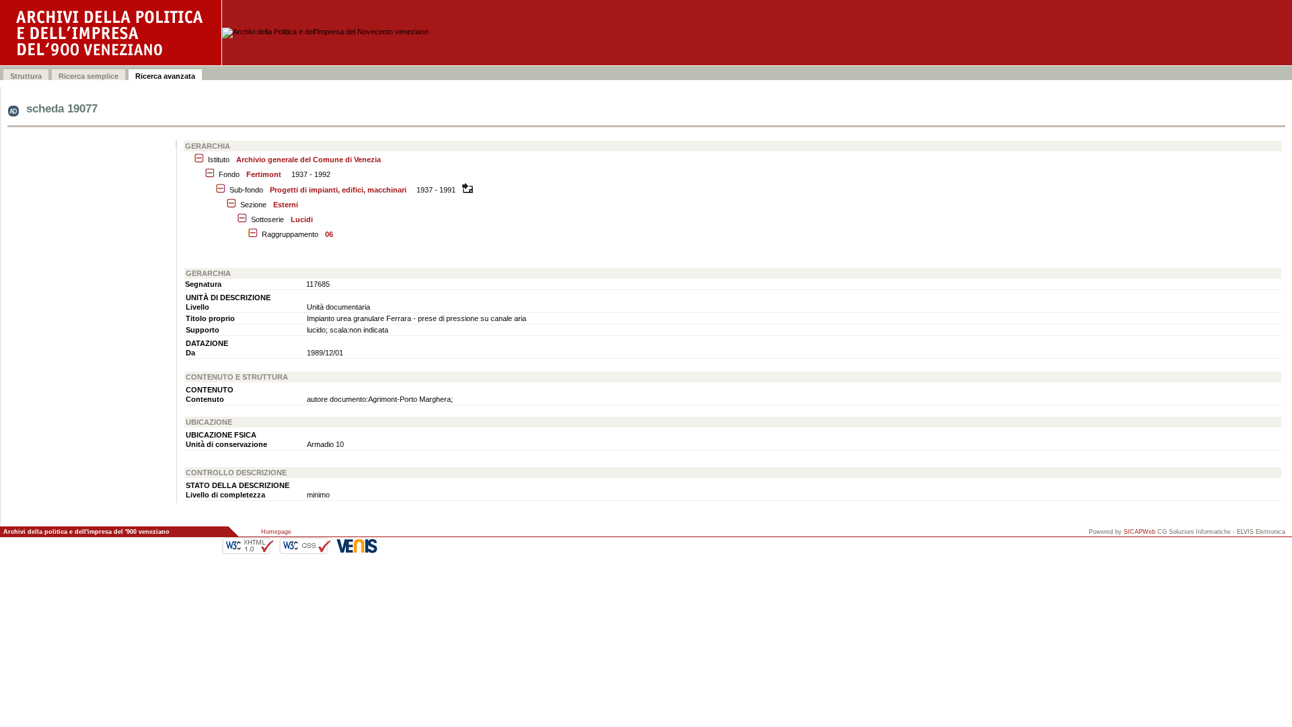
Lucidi (302, 219)
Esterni (285, 205)
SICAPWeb (1139, 531)
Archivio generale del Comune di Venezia (308, 159)
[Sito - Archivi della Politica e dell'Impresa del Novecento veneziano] (111, 32)
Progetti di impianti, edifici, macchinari (338, 190)
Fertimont (263, 174)
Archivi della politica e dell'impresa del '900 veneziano (86, 531)
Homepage (276, 531)
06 (329, 234)
